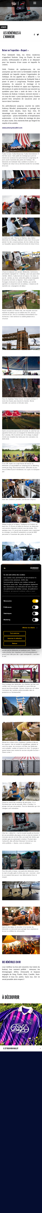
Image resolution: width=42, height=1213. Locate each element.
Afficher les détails (28, 627)
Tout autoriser (14, 633)
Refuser (14, 643)
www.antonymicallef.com (12, 128)
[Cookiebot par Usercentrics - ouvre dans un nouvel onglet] (29, 568)
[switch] (35, 607)
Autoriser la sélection (15, 638)
